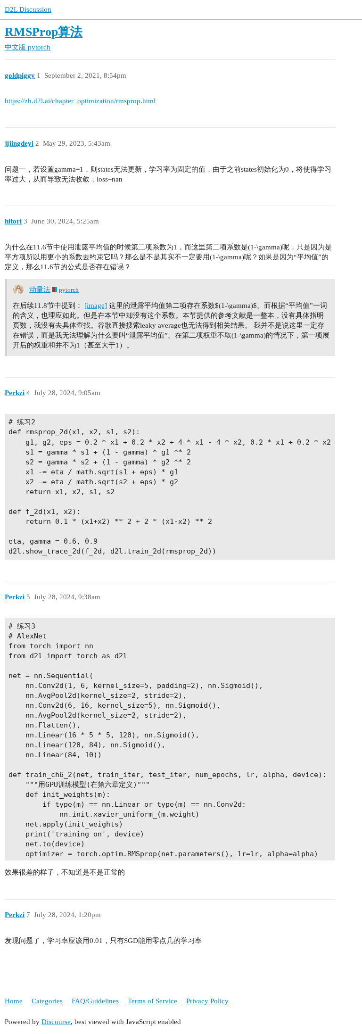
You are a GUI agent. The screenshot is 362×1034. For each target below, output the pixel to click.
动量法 (39, 289)
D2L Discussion (28, 9)
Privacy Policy (207, 1001)
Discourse (56, 1022)
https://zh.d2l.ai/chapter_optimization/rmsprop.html (80, 101)
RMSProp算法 (43, 32)
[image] (95, 305)
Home (14, 1001)
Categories (47, 1001)
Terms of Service (152, 1001)
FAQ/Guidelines (95, 1001)
